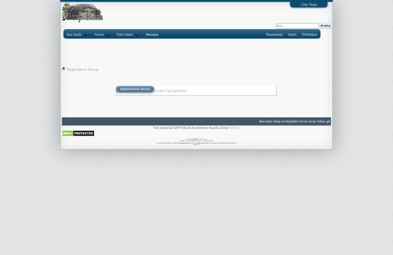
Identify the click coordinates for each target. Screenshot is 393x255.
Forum (99, 35)
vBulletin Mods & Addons (203, 143)
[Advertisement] (196, 52)
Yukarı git (323, 121)
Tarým (292, 35)
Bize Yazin (266, 121)
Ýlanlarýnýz (274, 35)
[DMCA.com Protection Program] (78, 136)
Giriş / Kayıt (309, 4)
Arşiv (312, 121)
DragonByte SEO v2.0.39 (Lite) (187, 143)
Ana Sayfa (74, 35)
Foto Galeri (125, 35)
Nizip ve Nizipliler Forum (291, 121)
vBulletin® (196, 139)
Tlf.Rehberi (309, 35)
